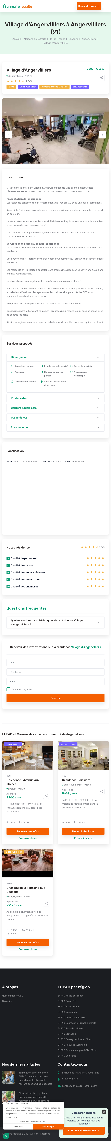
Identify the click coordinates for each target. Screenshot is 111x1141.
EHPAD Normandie (67, 1012)
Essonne (73, 38)
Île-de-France (57, 38)
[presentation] (8, 134)
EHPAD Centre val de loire (71, 1017)
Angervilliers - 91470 (20, 76)
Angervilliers (89, 38)
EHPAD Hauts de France (71, 995)
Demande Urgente (22, 689)
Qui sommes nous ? (12, 995)
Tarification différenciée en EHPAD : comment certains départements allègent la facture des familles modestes (35, 1078)
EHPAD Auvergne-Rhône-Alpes (74, 1039)
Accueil (16, 38)
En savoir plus (27, 838)
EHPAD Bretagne (67, 1034)
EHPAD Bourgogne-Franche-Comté (77, 1023)
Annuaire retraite (11, 1133)
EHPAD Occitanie (67, 1055)
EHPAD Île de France (68, 1006)
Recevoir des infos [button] (28, 831)
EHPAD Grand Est (67, 1001)
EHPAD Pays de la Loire (70, 1028)
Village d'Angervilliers (56, 43)
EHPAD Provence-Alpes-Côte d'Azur (77, 1050)
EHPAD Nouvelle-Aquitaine (72, 1044)
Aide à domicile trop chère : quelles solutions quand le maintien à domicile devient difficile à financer (34, 1099)
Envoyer (55, 698)
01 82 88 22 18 (70, 1079)
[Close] (104, 1112)
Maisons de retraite (35, 38)
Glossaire (7, 1001)
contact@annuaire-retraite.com (79, 1086)
